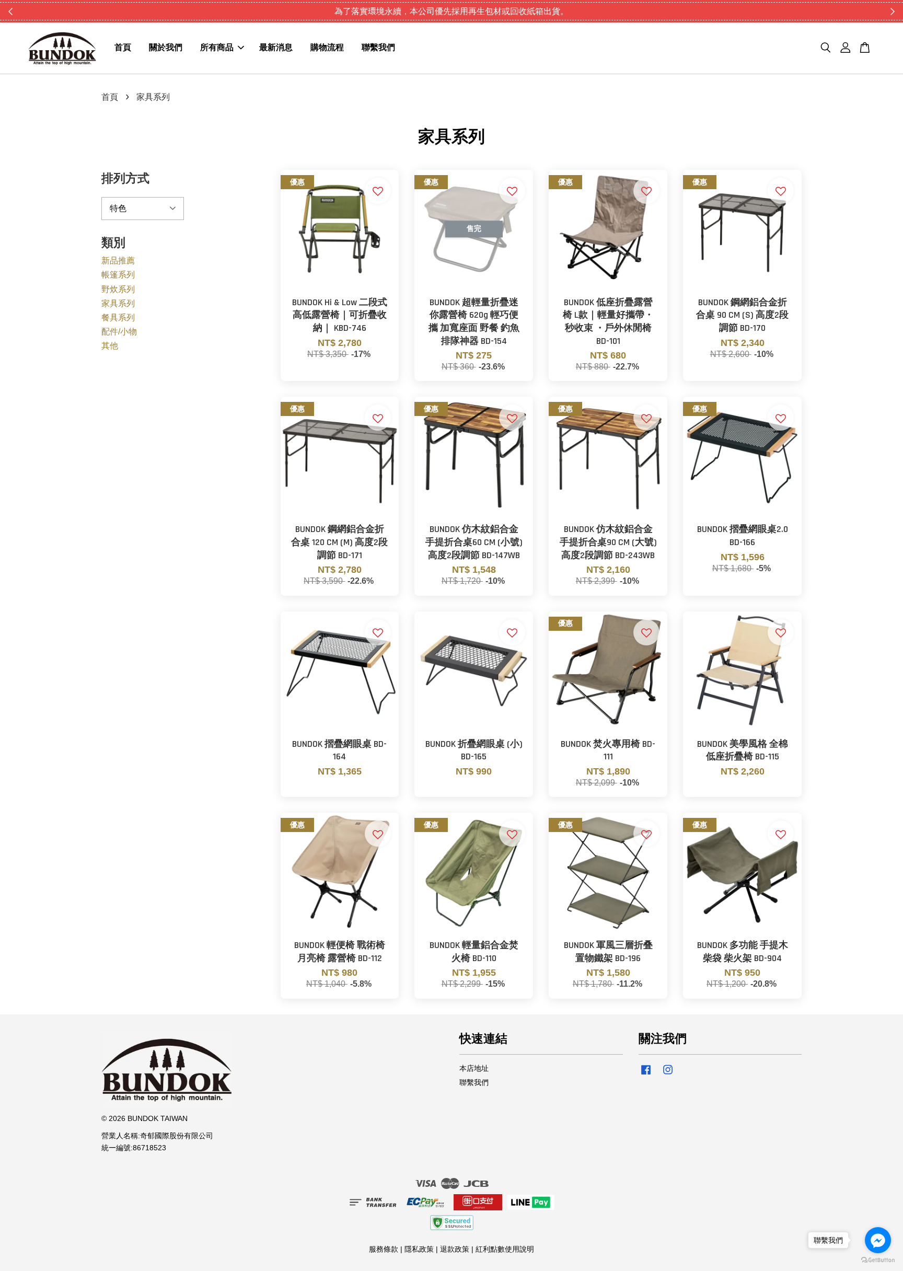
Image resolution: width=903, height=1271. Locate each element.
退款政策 (454, 1249)
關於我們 (165, 48)
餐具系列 (118, 317)
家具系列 (118, 303)
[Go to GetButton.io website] (878, 1260)
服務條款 (383, 1249)
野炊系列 (118, 289)
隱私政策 (419, 1249)
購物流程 (327, 48)
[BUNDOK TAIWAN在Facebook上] (646, 1075)
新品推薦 (118, 260)
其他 (109, 345)
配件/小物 (119, 331)
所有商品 (217, 48)
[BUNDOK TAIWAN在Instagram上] (668, 1075)
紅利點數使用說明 (505, 1249)
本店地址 (474, 1068)
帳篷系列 (118, 274)
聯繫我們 (378, 48)
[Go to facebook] (878, 1240)
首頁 (122, 48)
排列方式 (125, 179)
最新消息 (276, 48)
